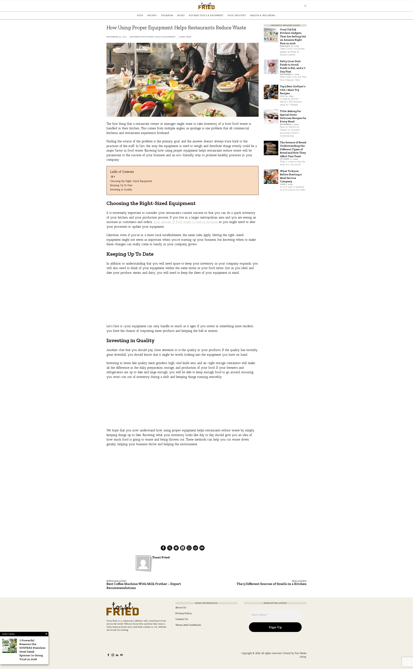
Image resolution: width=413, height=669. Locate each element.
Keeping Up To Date (121, 185)
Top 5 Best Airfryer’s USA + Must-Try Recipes (292, 90)
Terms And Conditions (188, 624)
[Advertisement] (182, 301)
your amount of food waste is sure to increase (185, 222)
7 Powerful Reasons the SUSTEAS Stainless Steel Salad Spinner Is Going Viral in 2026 (32, 650)
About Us (180, 607)
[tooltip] (163, 547)
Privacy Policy (183, 613)
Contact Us (181, 619)
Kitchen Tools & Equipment (160, 37)
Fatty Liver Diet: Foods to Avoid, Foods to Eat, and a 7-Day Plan (293, 66)
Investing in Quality (121, 189)
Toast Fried (161, 557)
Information (137, 37)
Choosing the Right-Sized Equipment (131, 181)
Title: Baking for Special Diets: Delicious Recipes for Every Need (293, 116)
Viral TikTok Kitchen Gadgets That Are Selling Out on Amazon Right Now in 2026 (293, 36)
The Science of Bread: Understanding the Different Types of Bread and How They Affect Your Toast (293, 149)
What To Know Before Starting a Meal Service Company (291, 176)
